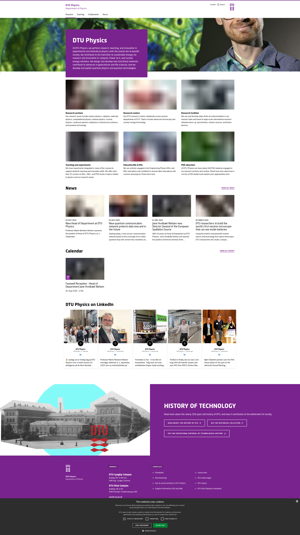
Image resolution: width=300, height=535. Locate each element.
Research (69, 14)
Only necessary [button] (142, 525)
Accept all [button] (160, 525)
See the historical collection (225, 413)
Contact (213, 4)
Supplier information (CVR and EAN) (169, 478)
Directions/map (161, 467)
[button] (150, 530)
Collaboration (93, 14)
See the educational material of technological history (195, 423)
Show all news (227, 188)
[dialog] (150, 516)
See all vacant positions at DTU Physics (170, 473)
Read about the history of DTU (183, 413)
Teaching (80, 14)
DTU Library (202, 473)
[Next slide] (233, 339)
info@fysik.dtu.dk (115, 487)
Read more (173, 515)
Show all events (227, 251)
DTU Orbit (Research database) (209, 478)
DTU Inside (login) (204, 467)
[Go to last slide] (66, 339)
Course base (202, 462)
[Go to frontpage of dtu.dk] (232, 7)
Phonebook (159, 462)
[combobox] (297, 501)
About (105, 14)
